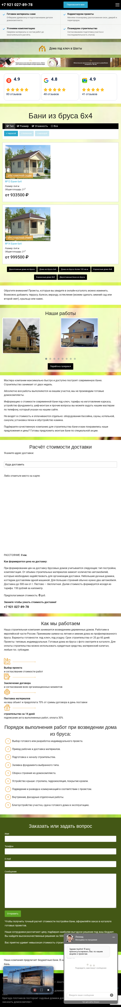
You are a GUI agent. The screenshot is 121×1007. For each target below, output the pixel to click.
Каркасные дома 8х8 (102, 269)
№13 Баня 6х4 (13, 181)
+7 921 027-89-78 (17, 5)
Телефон (9, 846)
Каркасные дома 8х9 (45, 277)
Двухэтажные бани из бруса (72, 277)
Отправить (12, 913)
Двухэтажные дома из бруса (22, 269)
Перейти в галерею (60, 366)
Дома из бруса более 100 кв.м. (75, 269)
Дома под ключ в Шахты (65, 48)
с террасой (11, 133)
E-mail (8, 859)
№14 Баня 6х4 (13, 243)
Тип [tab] (11, 126)
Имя (7, 833)
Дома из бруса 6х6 (47, 269)
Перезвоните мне (75, 4)
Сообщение (11, 871)
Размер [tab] (24, 126)
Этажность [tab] (41, 126)
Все (55, 126)
